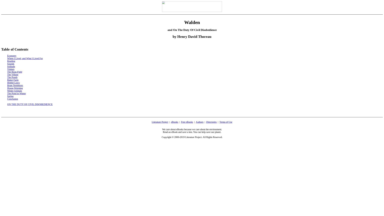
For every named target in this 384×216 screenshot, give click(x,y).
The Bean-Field (14, 72)
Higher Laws (13, 82)
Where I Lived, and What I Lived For (25, 58)
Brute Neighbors (15, 85)
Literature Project (160, 122)
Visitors (10, 69)
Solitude (11, 66)
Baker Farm (12, 80)
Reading (11, 61)
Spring (10, 96)
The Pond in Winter (16, 93)
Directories (211, 122)
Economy (11, 55)
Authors (199, 122)
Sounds (10, 64)
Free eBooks (187, 122)
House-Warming (15, 88)
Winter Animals (14, 91)
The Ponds (12, 77)
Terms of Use (225, 122)
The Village (12, 74)
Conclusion (12, 99)
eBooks (174, 122)
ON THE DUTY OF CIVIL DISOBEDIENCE (30, 104)
